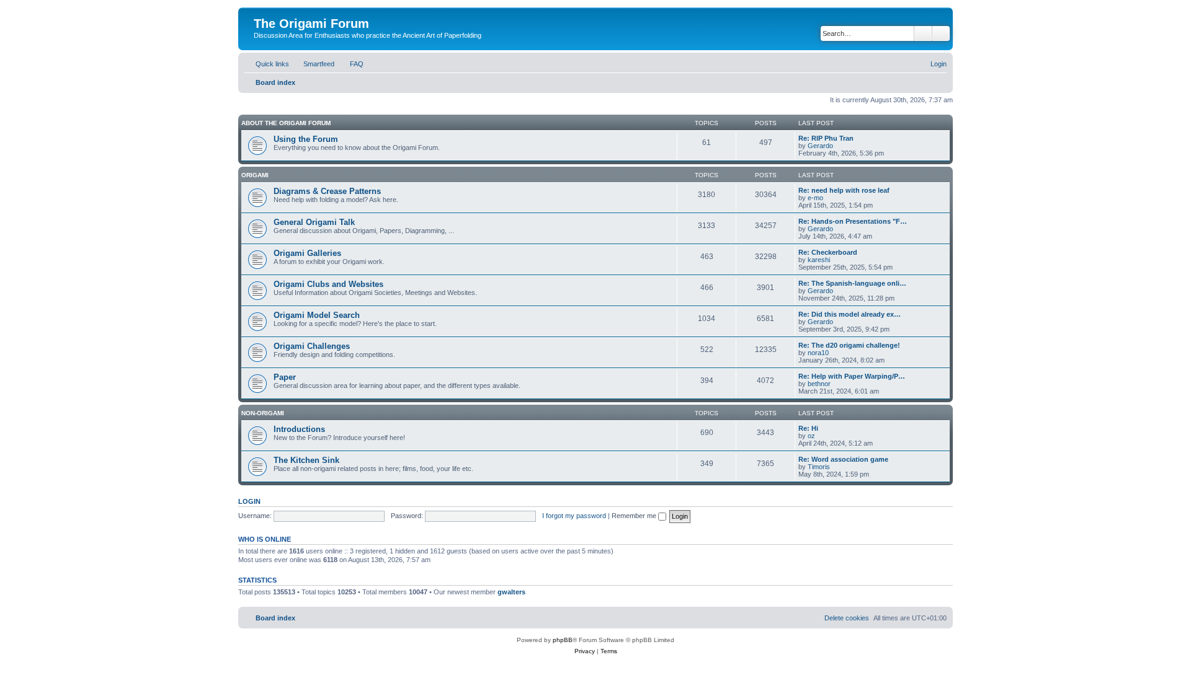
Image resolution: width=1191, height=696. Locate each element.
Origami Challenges (312, 346)
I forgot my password (574, 515)
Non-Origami (262, 413)
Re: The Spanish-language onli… (852, 283)
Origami (255, 175)
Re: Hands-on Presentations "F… (852, 221)
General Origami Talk (314, 222)
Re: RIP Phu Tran (826, 138)
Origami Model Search (317, 315)
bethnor (819, 383)
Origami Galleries (307, 253)
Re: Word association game (843, 459)
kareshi (819, 259)
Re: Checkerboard (827, 252)
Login (249, 501)
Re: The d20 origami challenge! (849, 345)
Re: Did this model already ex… (849, 314)
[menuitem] (313, 63)
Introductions (299, 429)
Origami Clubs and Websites (328, 284)
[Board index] (261, 10)
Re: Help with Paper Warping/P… (851, 376)
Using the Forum (306, 139)
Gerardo (820, 145)
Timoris (819, 466)
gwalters (511, 592)
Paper (285, 377)
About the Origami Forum (286, 123)
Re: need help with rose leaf (844, 190)
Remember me (635, 515)
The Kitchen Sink (306, 460)
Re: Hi (808, 428)
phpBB (563, 640)
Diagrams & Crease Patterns (327, 191)
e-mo (815, 197)
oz (811, 435)
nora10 (818, 352)
